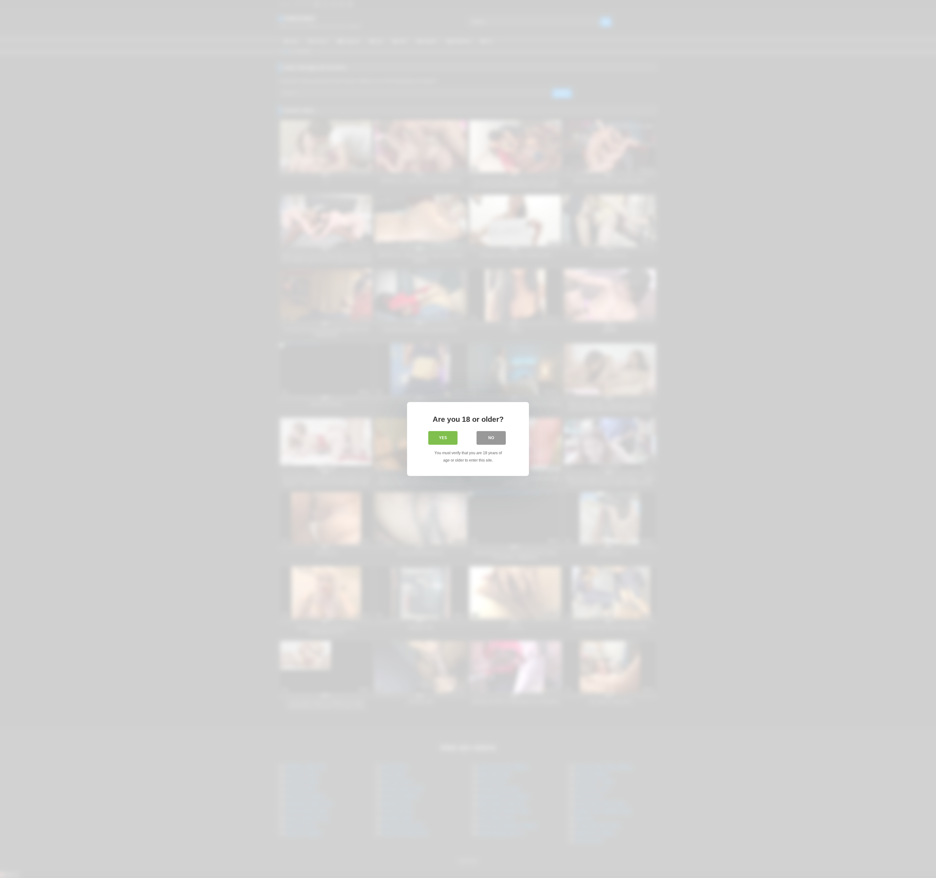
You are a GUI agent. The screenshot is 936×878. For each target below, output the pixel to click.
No (491, 438)
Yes (443, 438)
